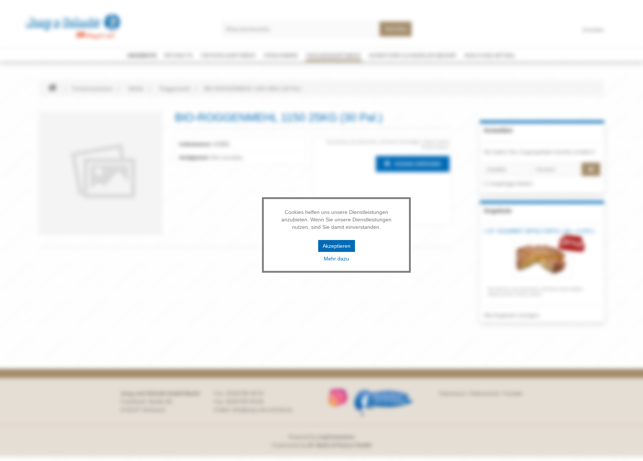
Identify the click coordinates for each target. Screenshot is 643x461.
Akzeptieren (337, 246)
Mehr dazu (336, 259)
